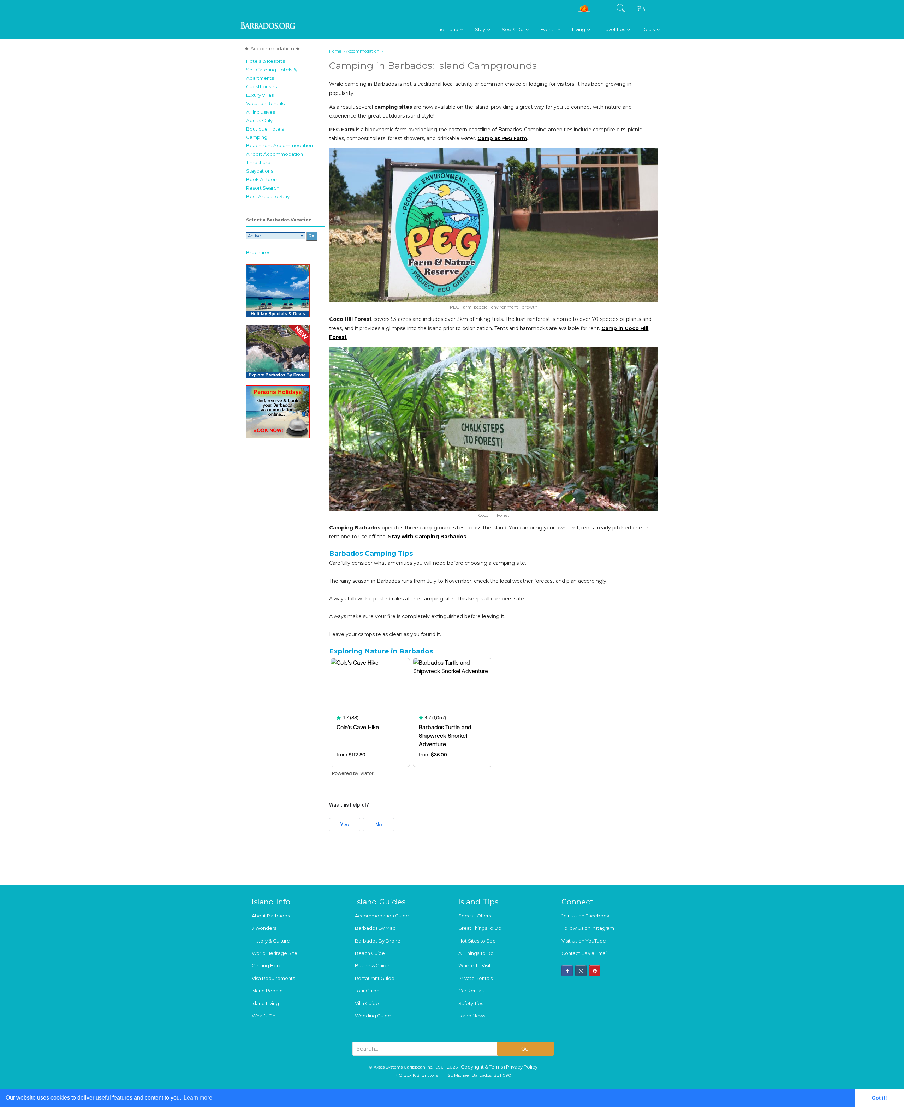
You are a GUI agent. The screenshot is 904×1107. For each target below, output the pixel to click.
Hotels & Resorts (265, 61)
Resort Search (262, 188)
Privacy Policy (521, 1067)
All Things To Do (476, 953)
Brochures (258, 252)
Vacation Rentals (265, 103)
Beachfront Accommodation (279, 145)
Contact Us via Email (584, 953)
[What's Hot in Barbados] (584, 10)
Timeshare (258, 162)
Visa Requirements (273, 978)
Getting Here (267, 965)
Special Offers (474, 915)
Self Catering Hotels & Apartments (271, 74)
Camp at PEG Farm (502, 138)
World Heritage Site (274, 953)
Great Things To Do (479, 928)
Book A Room (262, 179)
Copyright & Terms (482, 1067)
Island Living (265, 1003)
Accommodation (362, 51)
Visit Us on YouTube (583, 941)
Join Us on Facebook (585, 915)
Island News (471, 1015)
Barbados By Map (375, 928)
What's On (263, 1015)
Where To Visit (474, 965)
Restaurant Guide (374, 978)
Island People (267, 990)
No (378, 824)
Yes (344, 824)
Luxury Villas (260, 95)
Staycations (259, 171)
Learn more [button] (198, 1098)
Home (335, 51)
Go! (525, 1049)
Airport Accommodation (274, 154)
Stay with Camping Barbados (427, 536)
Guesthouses (261, 86)
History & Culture (271, 941)
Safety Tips (470, 1003)
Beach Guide (370, 953)
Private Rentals (475, 978)
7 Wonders (264, 928)
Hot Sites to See (477, 941)
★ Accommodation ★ (272, 49)
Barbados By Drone (377, 941)
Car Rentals (471, 990)
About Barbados (271, 915)
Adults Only (259, 120)
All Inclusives (260, 112)
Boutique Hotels (265, 129)
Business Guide (372, 965)
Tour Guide (367, 990)
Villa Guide (367, 1003)
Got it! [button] (879, 1098)
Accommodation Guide (382, 915)
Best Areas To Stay (268, 196)
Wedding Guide (373, 1015)
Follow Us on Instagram (587, 928)
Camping (256, 137)
